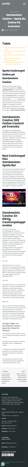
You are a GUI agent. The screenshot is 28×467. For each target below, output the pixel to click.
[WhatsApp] (9, 454)
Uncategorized (14, 12)
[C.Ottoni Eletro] (6, 3)
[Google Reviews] (12, 454)
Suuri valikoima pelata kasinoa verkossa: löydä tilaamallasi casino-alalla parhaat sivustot (7, 377)
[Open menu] (24, 3)
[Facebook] (3, 454)
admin (6, 30)
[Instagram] (6, 454)
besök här (14, 99)
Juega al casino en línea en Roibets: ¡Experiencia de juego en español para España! (21, 376)
